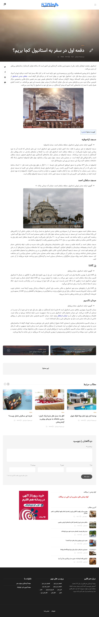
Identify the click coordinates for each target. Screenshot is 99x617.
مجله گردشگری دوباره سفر (23, 583)
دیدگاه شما (89, 447)
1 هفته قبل (85, 516)
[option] (17, 405)
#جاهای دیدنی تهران (57, 583)
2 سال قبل (25, 420)
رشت (83, 349)
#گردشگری (53, 593)
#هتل (60, 593)
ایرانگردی (40, 349)
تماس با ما (46, 611)
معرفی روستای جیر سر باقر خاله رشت (74, 351)
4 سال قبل (77, 57)
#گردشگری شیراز (44, 593)
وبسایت (33, 465)
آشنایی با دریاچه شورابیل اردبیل (37, 351)
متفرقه (82, 45)
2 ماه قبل (85, 526)
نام (91, 465)
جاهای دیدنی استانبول (19, 76)
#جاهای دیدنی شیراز (46, 583)
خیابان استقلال (62, 315)
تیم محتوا (82, 57)
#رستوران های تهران (50, 590)
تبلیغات (53, 611)
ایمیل (62, 465)
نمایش (84, 132)
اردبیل (44, 349)
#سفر (41, 590)
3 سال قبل (57, 426)
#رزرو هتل (59, 590)
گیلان (75, 349)
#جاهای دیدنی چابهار (57, 587)
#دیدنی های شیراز (45, 587)
